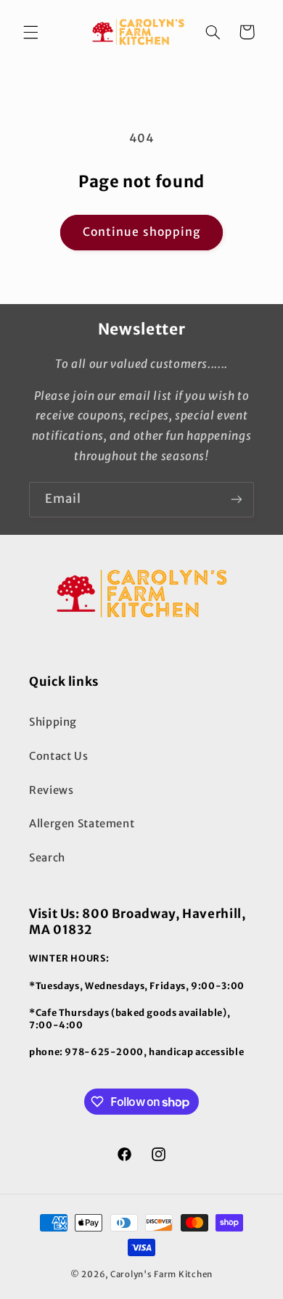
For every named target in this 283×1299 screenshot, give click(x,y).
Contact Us (58, 756)
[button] (30, 32)
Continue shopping (141, 232)
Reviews (51, 790)
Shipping (53, 722)
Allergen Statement (81, 823)
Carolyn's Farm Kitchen (161, 1274)
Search (47, 857)
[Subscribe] (236, 499)
